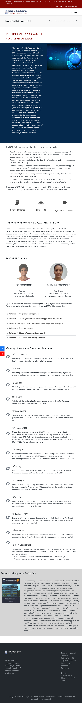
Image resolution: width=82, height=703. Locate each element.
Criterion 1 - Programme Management (24, 314)
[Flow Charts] (41, 202)
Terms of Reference (17, 209)
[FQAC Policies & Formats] (65, 202)
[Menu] (75, 12)
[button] (41, 314)
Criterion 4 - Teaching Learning (21, 328)
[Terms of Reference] (17, 202)
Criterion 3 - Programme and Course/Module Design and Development (37, 323)
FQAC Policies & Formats (65, 210)
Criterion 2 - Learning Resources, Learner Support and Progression (35, 319)
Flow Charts (41, 209)
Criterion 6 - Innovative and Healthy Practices (27, 338)
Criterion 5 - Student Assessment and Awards (27, 333)
